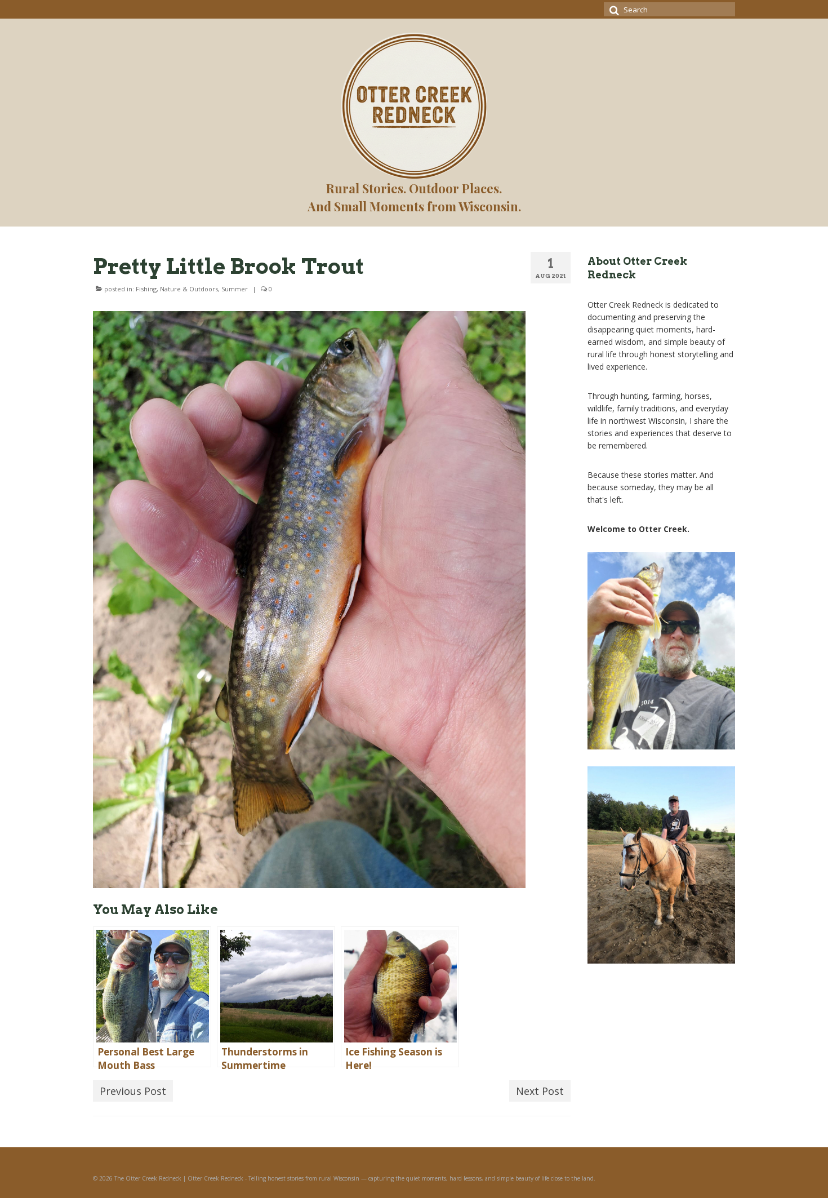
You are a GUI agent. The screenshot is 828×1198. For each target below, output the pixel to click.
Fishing (146, 289)
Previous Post (133, 1091)
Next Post (540, 1091)
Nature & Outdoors (189, 289)
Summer (234, 289)
